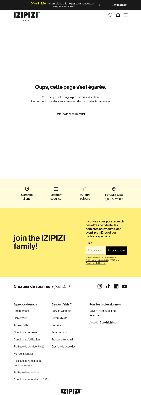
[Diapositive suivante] (99, 5)
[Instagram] (99, 286)
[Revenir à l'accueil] (27, 15)
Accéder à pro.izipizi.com (103, 322)
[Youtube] (124, 286)
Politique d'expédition (26, 372)
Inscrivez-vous (116, 250)
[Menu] (125, 14)
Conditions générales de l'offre (31, 379)
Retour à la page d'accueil (70, 114)
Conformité (20, 318)
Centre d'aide (119, 5)
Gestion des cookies (64, 346)
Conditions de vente (25, 332)
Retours (56, 325)
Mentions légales (24, 353)
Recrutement (21, 311)
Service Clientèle (61, 311)
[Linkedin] (116, 286)
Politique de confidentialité (29, 346)
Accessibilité (21, 325)
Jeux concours (60, 332)
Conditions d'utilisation (27, 339)
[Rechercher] (110, 15)
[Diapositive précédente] (26, 5)
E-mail (89, 243)
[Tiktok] (108, 286)
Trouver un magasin (63, 339)
